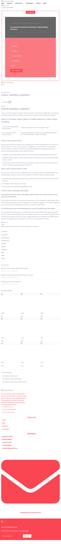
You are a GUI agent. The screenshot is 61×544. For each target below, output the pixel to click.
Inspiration (4, 249)
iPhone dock (14, 376)
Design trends (5, 237)
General (3, 246)
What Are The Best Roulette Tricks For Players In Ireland (17, 275)
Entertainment (5, 240)
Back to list (4, 222)
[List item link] (30, 410)
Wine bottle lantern (16, 379)
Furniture (3, 243)
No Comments (13, 271)
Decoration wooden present (19, 381)
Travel (3, 258)
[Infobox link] (30, 527)
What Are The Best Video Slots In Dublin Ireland (14, 268)
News (2, 255)
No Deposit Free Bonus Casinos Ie (11, 281)
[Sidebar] (2, 542)
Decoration (4, 234)
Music (3, 252)
